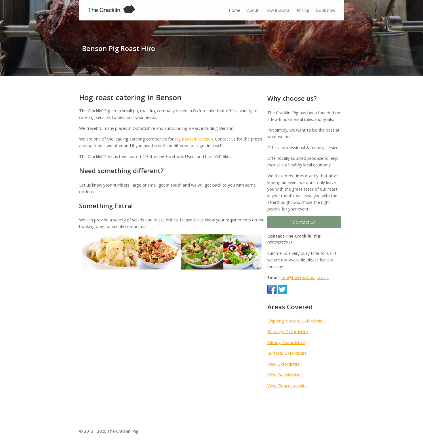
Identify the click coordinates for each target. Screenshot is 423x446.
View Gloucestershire (287, 385)
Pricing (303, 10)
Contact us (304, 222)
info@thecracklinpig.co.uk (305, 277)
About (252, 10)
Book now (325, 10)
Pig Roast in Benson (194, 139)
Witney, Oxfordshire (286, 342)
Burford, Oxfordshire (287, 353)
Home (234, 10)
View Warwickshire (284, 374)
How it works (277, 10)
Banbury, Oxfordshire (287, 331)
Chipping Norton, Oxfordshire (295, 321)
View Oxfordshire (283, 364)
